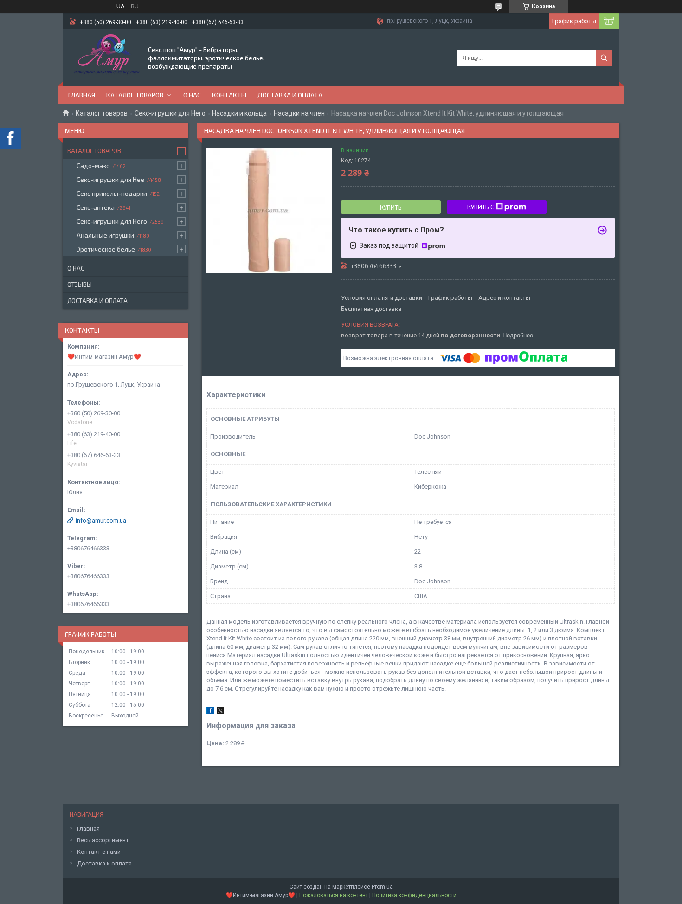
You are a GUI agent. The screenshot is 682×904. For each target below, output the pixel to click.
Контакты (229, 95)
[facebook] (210, 712)
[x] (220, 712)
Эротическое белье (106, 249)
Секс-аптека (96, 207)
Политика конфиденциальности (414, 895)
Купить (391, 207)
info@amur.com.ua (101, 520)
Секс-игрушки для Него (170, 113)
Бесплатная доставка (371, 309)
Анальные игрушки (105, 235)
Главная (81, 95)
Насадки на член (299, 113)
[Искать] (604, 58)
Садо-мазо (93, 165)
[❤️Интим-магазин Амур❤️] (105, 57)
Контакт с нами (99, 851)
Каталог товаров (134, 95)
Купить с (480, 207)
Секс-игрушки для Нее (110, 179)
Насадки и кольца (239, 113)
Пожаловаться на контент (333, 895)
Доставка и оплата (289, 95)
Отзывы (79, 284)
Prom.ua (382, 887)
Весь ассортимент (103, 840)
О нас (192, 95)
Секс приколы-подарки (112, 193)
